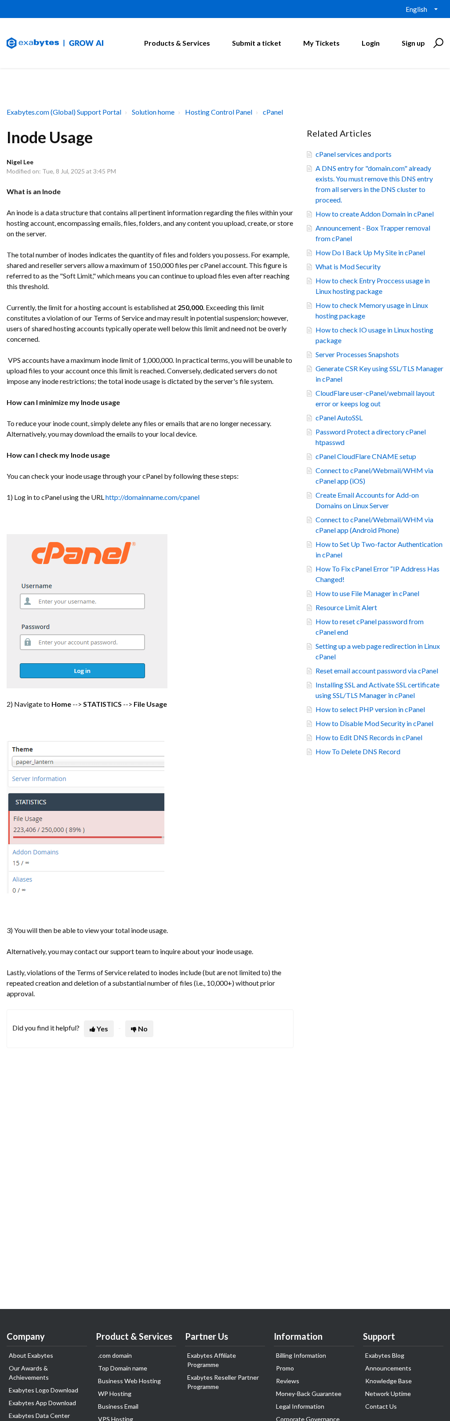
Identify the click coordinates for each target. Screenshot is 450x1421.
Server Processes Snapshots (357, 354)
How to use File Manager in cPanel (367, 593)
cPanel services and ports (354, 154)
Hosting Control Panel (218, 112)
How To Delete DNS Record (358, 751)
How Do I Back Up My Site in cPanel (370, 252)
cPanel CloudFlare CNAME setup (366, 456)
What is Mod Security (348, 266)
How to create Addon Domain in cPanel (375, 214)
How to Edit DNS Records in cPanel (369, 737)
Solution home (153, 112)
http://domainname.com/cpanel (152, 497)
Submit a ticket (256, 43)
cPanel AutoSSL (339, 417)
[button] (437, 43)
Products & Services (177, 43)
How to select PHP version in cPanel (370, 709)
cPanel (273, 112)
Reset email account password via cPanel (377, 670)
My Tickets (321, 43)
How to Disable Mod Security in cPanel (374, 723)
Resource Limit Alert (346, 607)
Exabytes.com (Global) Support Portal (64, 112)
